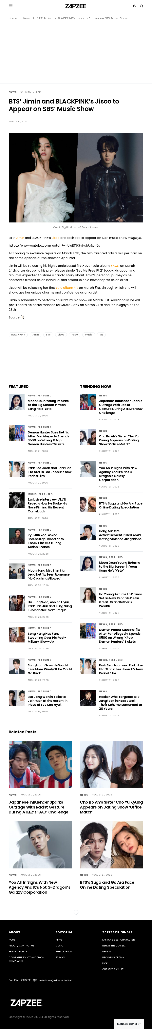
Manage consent (129, 1024)
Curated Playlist (113, 969)
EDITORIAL (64, 932)
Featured (45, 395)
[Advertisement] (76, 50)
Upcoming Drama (113, 957)
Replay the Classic (114, 945)
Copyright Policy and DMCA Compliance (26, 959)
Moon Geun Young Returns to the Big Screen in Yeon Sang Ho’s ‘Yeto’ (48, 405)
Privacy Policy (18, 951)
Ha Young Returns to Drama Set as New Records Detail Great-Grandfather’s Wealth (120, 600)
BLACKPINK (18, 334)
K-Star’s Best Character (118, 939)
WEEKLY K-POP (64, 951)
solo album (67, 287)
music (88, 334)
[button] (11, 6)
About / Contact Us (21, 945)
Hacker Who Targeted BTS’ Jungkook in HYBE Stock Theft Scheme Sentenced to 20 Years (120, 703)
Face (74, 334)
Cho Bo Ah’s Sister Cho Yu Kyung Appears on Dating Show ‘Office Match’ (119, 440)
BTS (48, 334)
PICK (104, 963)
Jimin (20, 238)
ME (101, 334)
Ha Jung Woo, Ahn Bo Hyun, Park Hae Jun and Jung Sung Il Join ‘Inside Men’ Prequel (50, 606)
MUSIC (32, 494)
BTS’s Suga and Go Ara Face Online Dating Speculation (120, 505)
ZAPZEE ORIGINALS (117, 932)
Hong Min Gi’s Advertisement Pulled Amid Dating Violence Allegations (120, 535)
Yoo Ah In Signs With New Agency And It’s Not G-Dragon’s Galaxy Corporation (118, 474)
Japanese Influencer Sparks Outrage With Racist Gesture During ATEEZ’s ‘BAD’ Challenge (121, 407)
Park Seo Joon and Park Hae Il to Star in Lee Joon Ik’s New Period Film (50, 472)
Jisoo (56, 238)
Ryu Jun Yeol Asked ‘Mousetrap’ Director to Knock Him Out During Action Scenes (46, 541)
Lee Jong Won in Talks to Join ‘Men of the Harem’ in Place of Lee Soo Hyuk (47, 701)
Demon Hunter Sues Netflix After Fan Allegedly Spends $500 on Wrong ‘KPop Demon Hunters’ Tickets (48, 438)
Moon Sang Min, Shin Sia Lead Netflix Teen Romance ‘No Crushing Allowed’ (49, 574)
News (26, 18)
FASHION (61, 957)
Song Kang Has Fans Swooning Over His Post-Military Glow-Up (47, 637)
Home (13, 18)
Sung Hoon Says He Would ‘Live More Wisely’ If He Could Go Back (50, 669)
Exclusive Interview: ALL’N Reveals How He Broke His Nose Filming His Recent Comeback (47, 505)
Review (106, 951)
